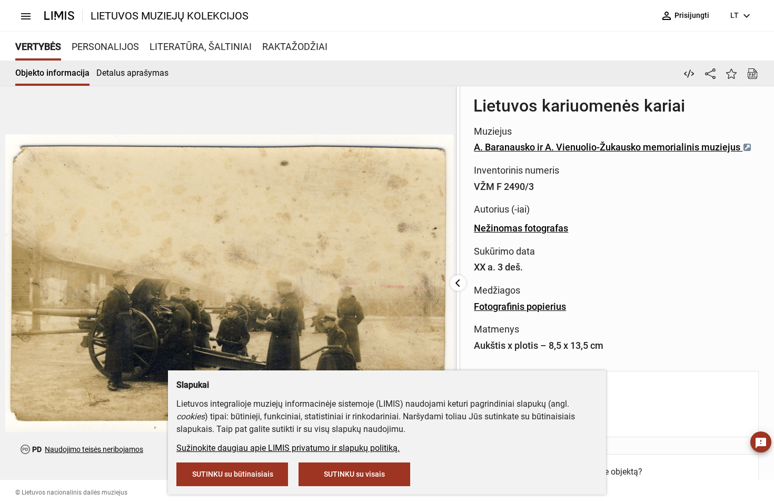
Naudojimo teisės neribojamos (94, 449)
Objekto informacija (52, 73)
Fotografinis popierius (520, 306)
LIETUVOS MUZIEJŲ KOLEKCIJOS (170, 15)
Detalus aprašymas (132, 73)
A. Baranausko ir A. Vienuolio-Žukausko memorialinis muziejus (608, 147)
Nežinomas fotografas (521, 228)
